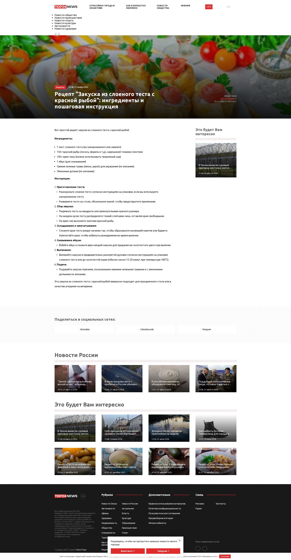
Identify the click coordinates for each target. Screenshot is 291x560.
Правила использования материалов (167, 503)
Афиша (105, 513)
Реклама (200, 503)
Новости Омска (109, 503)
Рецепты (106, 549)
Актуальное (128, 508)
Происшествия (129, 528)
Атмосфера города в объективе (102, 6)
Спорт (125, 533)
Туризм (105, 537)
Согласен (225, 556)
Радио (199, 508)
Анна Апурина (228, 98)
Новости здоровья (65, 28)
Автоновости (62, 26)
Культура (126, 518)
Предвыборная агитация (161, 518)
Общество (107, 528)
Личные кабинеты (157, 523)
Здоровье (107, 518)
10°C (208, 6)
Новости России (130, 503)
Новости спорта (64, 20)
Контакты (221, 503)
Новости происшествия (68, 17)
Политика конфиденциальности (165, 508)
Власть (125, 513)
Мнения (185, 5)
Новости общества (163, 6)
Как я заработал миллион (136, 6)
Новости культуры (65, 23)
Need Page (81, 549)
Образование (128, 523)
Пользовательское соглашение (164, 513)
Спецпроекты (108, 533)
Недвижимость (109, 523)
